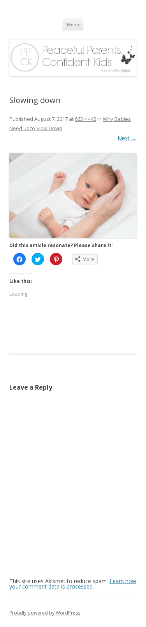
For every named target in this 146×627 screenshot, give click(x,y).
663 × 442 (85, 118)
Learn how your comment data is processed (72, 583)
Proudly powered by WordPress (44, 613)
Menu (73, 24)
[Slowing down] (73, 195)
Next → (127, 138)
